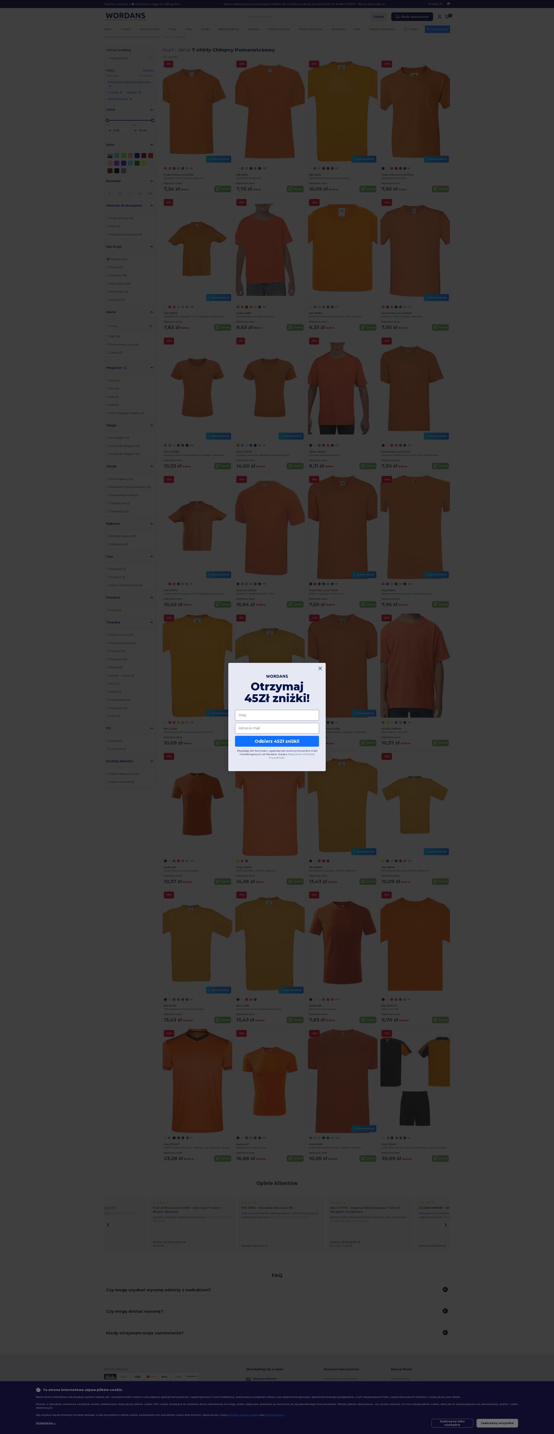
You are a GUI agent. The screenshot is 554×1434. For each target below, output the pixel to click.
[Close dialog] (320, 668)
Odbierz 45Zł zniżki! (277, 741)
